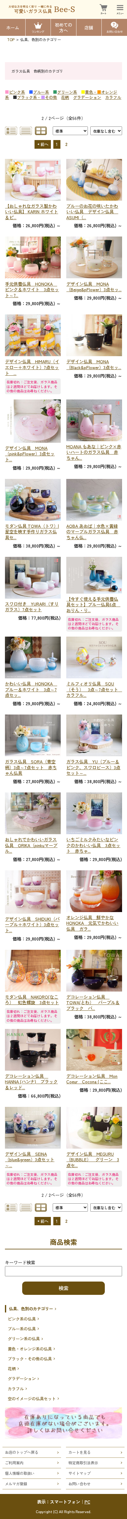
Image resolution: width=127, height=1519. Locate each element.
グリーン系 (67, 92)
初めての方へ (63, 27)
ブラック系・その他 (37, 97)
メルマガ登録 (16, 1483)
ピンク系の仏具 (22, 1319)
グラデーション (87, 97)
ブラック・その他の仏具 (30, 1359)
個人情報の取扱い (20, 1473)
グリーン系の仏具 (24, 1339)
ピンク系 (17, 92)
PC (87, 1501)
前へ (44, 144)
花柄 (65, 97)
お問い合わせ (79, 1483)
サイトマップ (79, 1473)
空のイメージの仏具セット (32, 1399)
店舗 (88, 27)
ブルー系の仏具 (22, 1329)
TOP (10, 39)
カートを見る (79, 1452)
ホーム (12, 27)
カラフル (113, 97)
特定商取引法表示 (83, 1462)
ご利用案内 (14, 1462)
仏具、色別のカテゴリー (31, 1309)
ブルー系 (41, 92)
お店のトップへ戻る (21, 1452)
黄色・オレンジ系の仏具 (30, 1349)
